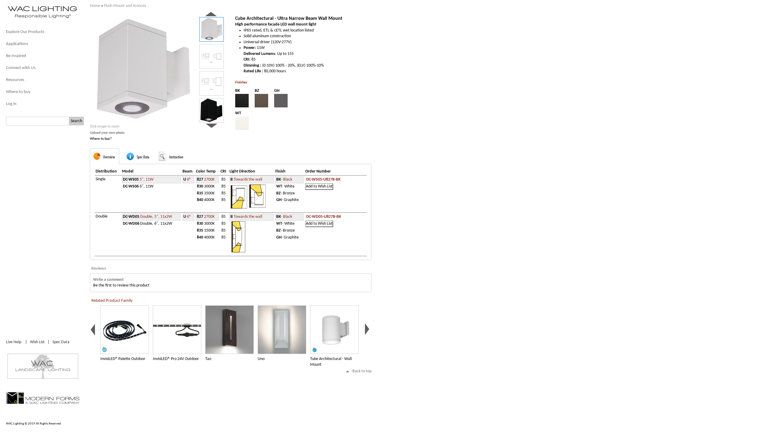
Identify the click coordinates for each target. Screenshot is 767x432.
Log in (11, 104)
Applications (17, 44)
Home (95, 6)
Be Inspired (16, 56)
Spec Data (61, 342)
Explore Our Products (25, 32)
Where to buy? (101, 139)
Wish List (37, 342)
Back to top (362, 371)
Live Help (13, 342)
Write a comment (108, 280)
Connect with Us (21, 68)
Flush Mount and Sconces (125, 6)
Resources (15, 80)
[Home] (41, 17)
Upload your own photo (107, 133)
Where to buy (18, 92)
